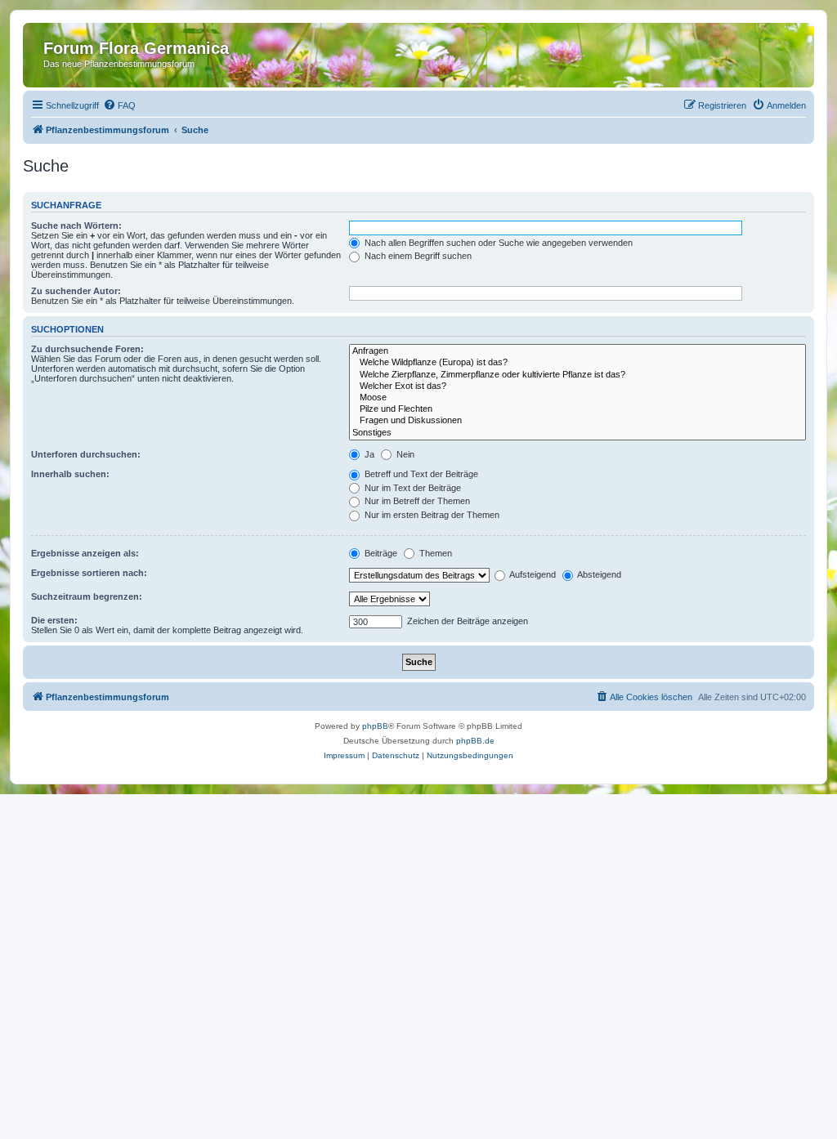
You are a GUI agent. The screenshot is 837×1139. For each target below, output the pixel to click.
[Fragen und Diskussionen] (577, 421)
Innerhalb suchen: (70, 474)
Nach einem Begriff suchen (417, 256)
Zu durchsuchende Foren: (87, 349)
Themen (434, 553)
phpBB (375, 725)
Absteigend (598, 574)
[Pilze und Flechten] (577, 409)
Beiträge (379, 553)
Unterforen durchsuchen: (86, 454)
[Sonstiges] (577, 433)
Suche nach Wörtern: (76, 225)
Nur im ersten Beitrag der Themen (430, 515)
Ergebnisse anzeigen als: (85, 553)
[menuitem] (119, 105)
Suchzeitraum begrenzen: (86, 596)
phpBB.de (475, 740)
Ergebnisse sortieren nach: (89, 573)
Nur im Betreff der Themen (416, 501)
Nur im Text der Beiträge (411, 488)
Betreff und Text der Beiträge (420, 474)
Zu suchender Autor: (76, 291)
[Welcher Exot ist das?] (577, 386)
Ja (368, 454)
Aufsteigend (532, 574)
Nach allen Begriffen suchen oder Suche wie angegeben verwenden (497, 243)
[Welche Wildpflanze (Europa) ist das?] (577, 362)
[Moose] (577, 398)
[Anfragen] (577, 351)
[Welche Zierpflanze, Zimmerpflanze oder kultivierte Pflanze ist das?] (577, 375)
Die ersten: (54, 620)
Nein (404, 454)
